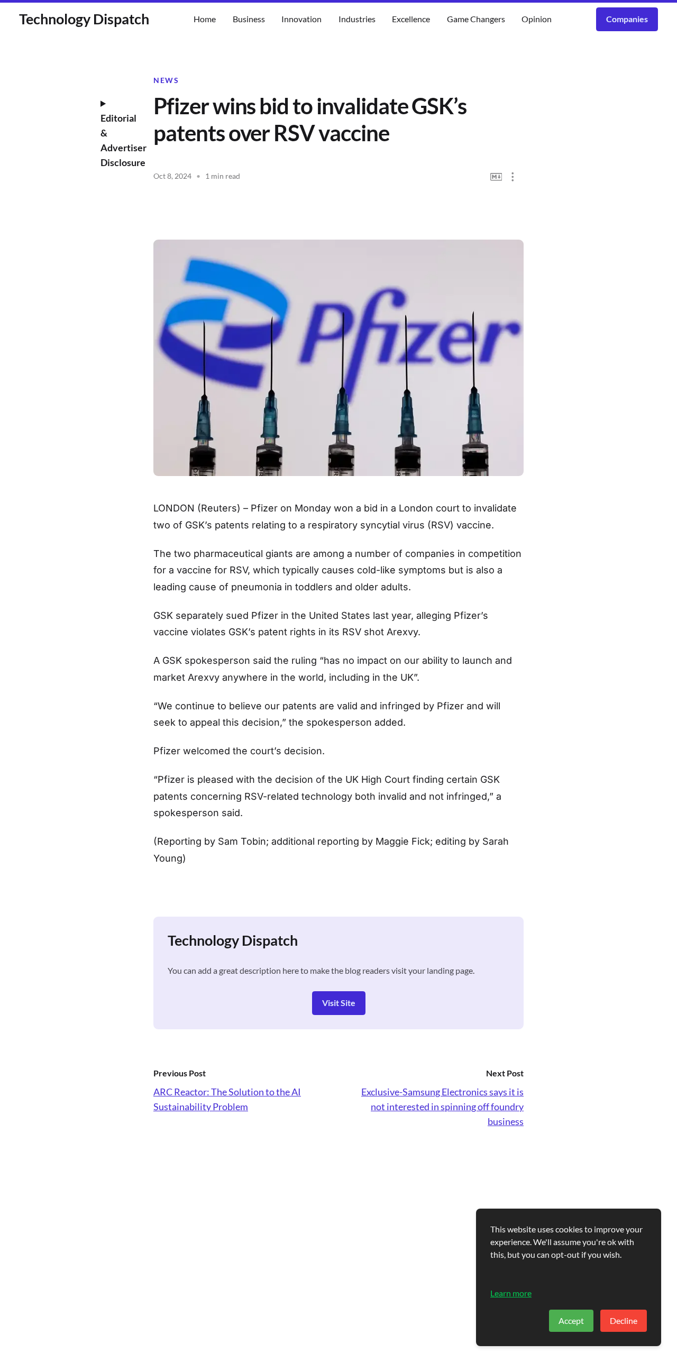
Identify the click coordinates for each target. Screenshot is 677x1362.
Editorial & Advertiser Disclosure (119, 140)
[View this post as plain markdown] (496, 177)
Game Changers (476, 19)
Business (249, 19)
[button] (513, 177)
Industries (357, 19)
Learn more (511, 1293)
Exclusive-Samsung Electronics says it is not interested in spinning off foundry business (442, 1106)
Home (205, 19)
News (166, 80)
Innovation (301, 19)
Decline (623, 1320)
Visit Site (338, 1003)
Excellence (411, 19)
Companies (627, 19)
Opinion (537, 19)
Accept (571, 1320)
